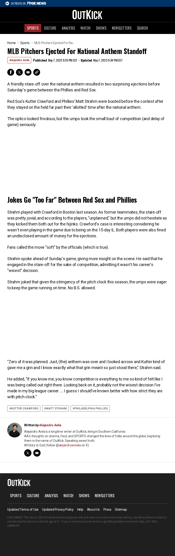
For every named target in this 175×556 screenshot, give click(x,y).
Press (107, 509)
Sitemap (121, 509)
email (37, 453)
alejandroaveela (70, 445)
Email (28, 72)
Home (11, 43)
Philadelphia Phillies (91, 408)
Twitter (19, 72)
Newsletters (121, 28)
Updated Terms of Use (23, 509)
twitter (27, 453)
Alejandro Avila (19, 60)
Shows (101, 28)
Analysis (68, 28)
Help (80, 509)
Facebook (10, 72)
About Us (93, 509)
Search (142, 28)
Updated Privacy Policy (58, 509)
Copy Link (36, 72)
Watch (85, 28)
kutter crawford (24, 408)
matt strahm (56, 408)
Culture (50, 28)
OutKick (87, 14)
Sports (33, 28)
